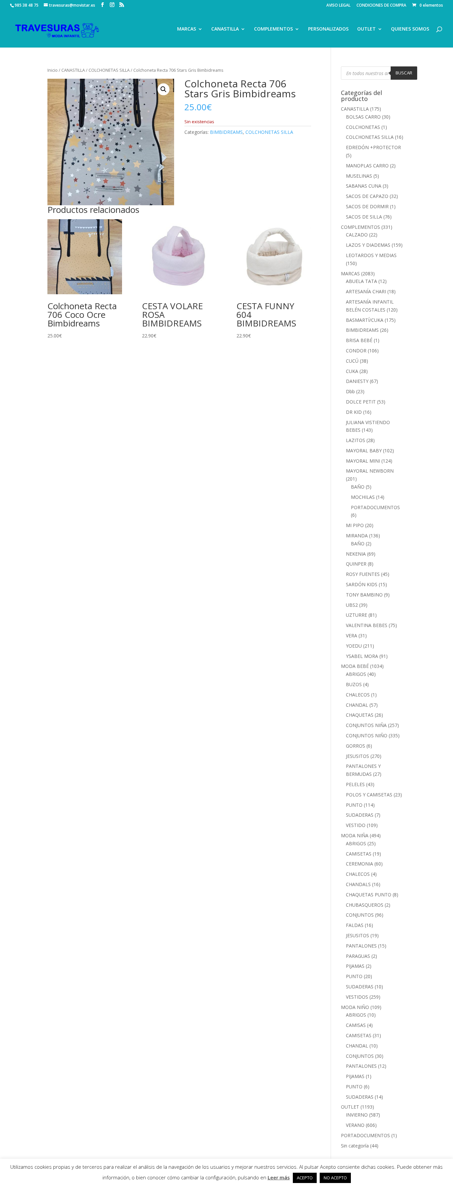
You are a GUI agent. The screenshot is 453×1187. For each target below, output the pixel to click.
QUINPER (356, 564)
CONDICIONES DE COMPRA (381, 5)
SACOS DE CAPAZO (367, 196)
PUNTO (354, 805)
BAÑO (357, 487)
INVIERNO (357, 1115)
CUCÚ (352, 361)
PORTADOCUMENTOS (375, 507)
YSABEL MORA (362, 656)
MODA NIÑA (354, 835)
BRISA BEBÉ (359, 340)
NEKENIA (356, 554)
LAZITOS (355, 440)
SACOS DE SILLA (364, 217)
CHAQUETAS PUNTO (368, 894)
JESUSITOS (357, 756)
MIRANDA (357, 535)
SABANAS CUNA (363, 186)
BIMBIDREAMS (226, 132)
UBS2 (352, 605)
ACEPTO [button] (305, 1178)
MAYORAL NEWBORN (370, 471)
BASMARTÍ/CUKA (364, 320)
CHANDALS (358, 884)
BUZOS (354, 684)
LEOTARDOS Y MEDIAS (371, 255)
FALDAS (354, 925)
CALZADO (357, 234)
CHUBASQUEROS (364, 905)
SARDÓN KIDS (361, 584)
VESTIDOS (357, 997)
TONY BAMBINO (364, 595)
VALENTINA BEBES (366, 625)
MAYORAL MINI (363, 461)
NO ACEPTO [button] (335, 1178)
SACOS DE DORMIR (367, 206)
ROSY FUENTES (363, 574)
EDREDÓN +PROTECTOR (373, 147)
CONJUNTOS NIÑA (366, 725)
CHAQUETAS (359, 715)
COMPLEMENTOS (273, 29)
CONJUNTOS (360, 915)
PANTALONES (361, 946)
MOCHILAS (363, 497)
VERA (351, 635)
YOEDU (354, 646)
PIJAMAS (355, 966)
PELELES (355, 784)
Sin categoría (355, 1145)
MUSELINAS (359, 176)
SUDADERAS (359, 815)
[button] (163, 89)
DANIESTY (357, 381)
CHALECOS (358, 694)
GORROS (355, 746)
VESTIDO (355, 825)
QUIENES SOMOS (410, 29)
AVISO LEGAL (338, 5)
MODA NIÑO (355, 1007)
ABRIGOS (356, 674)
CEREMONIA (359, 864)
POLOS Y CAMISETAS (369, 794)
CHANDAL (357, 705)
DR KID (354, 412)
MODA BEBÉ (355, 666)
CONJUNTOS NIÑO (366, 735)
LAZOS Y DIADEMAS (368, 245)
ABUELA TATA (361, 281)
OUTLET (366, 29)
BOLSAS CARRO (363, 117)
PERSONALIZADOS (328, 29)
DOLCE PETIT (361, 402)
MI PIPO (355, 525)
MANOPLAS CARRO (367, 165)
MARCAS (186, 29)
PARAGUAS (358, 956)
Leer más (279, 1177)
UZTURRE (356, 615)
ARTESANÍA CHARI (366, 291)
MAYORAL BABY (364, 450)
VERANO (355, 1125)
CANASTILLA (225, 29)
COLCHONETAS (363, 127)
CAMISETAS (358, 854)
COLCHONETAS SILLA (109, 70)
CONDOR (356, 350)
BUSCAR (404, 73)
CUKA (352, 371)
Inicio (52, 70)
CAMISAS (356, 1025)
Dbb (350, 391)
